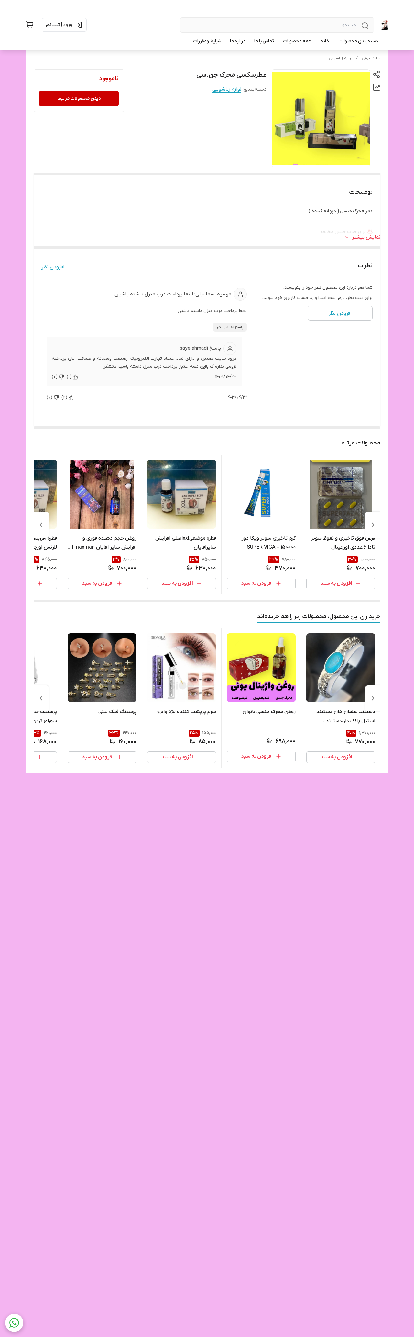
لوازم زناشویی (340, 58)
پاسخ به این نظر (230, 327)
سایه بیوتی (371, 58)
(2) (64, 397)
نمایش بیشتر (366, 237)
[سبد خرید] (30, 25)
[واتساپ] (14, 1323)
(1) (69, 377)
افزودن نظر (52, 267)
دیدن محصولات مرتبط (79, 98)
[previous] (373, 525)
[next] (41, 525)
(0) (55, 377)
